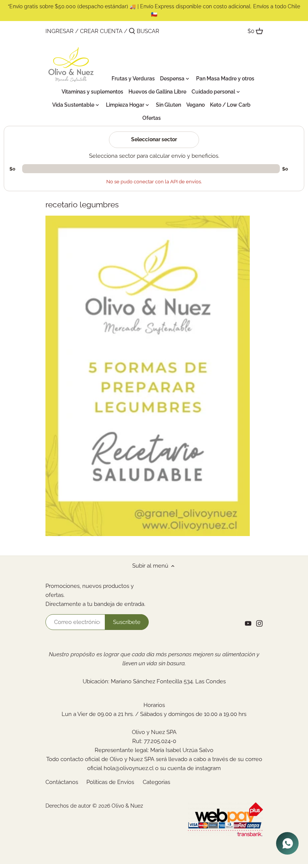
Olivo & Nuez (127, 806)
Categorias (156, 782)
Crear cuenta (101, 31)
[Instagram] (259, 623)
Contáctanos (61, 782)
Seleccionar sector (154, 139)
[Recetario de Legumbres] (147, 534)
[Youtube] (248, 623)
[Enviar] (132, 31)
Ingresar (59, 31)
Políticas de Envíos (110, 782)
